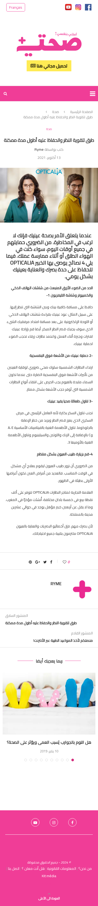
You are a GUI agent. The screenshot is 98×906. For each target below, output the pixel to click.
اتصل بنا (13, 868)
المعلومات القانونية (61, 868)
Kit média (49, 875)
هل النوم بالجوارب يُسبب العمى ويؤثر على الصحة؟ (49, 742)
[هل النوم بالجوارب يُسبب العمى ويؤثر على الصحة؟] (49, 704)
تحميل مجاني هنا (51, 66)
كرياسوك (49, 883)
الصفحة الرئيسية (81, 111)
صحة (55, 111)
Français (15, 7)
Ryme (39, 149)
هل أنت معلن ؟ (33, 868)
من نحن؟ (85, 868)
